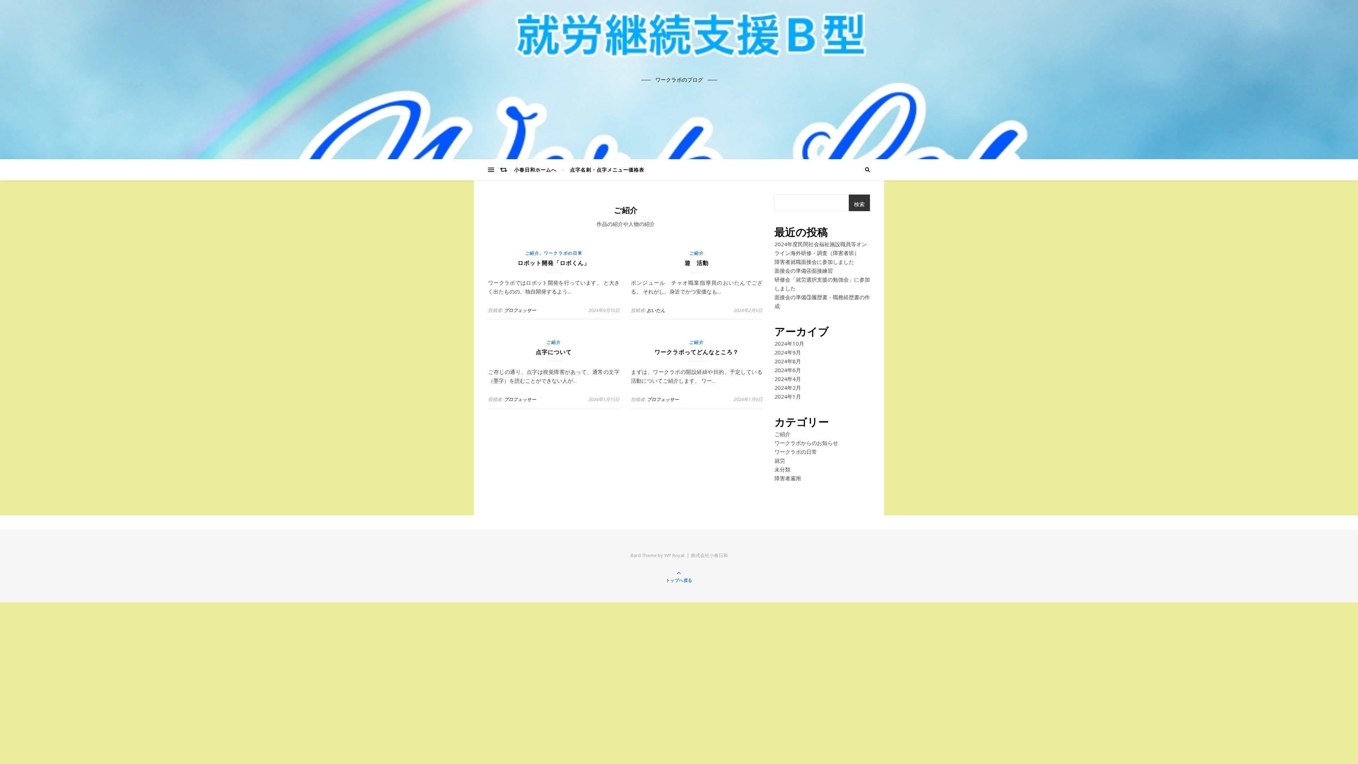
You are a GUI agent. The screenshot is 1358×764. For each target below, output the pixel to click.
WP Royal (674, 555)
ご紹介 (532, 253)
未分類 (782, 469)
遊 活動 (697, 263)
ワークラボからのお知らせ (806, 442)
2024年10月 (789, 343)
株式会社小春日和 (709, 555)
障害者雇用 (787, 478)
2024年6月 (787, 370)
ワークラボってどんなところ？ (697, 352)
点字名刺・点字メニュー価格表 (607, 169)
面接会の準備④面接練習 (803, 270)
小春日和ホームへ (535, 169)
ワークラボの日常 (563, 253)
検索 (859, 204)
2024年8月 (787, 361)
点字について (554, 352)
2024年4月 (787, 378)
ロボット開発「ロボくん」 (554, 263)
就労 (779, 460)
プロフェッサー (520, 310)
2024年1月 (787, 396)
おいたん (656, 310)
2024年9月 (787, 352)
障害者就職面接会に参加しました (814, 261)
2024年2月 (787, 387)
